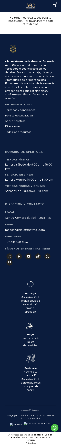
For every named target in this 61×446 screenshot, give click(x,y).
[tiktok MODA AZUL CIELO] (38, 256)
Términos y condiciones (20, 110)
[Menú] (7, 6)
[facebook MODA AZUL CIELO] (19, 256)
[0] (53, 6)
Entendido (31, 443)
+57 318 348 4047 (16, 242)
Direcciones (13, 126)
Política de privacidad (19, 115)
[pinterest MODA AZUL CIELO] (9, 262)
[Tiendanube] (30, 410)
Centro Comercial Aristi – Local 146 (28, 217)
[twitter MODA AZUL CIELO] (47, 256)
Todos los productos (18, 132)
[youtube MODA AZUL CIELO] (28, 256)
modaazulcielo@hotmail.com (25, 230)
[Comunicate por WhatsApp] (54, 428)
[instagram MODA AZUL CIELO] (9, 256)
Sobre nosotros (15, 121)
